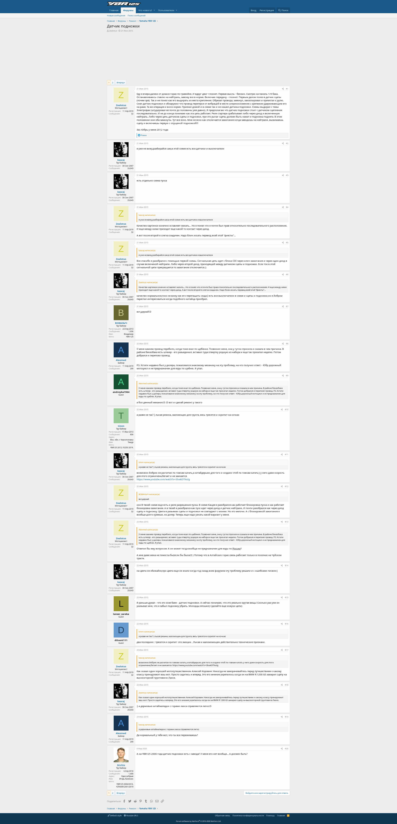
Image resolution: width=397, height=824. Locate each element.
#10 (286, 409)
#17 (286, 650)
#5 (287, 242)
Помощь (270, 815)
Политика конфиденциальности (248, 815)
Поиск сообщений (136, 15)
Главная (113, 10)
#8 (287, 343)
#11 (286, 454)
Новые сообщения (116, 15)
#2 (287, 143)
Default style (116, 815)
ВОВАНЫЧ (121, 322)
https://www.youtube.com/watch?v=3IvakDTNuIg (163, 479)
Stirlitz (121, 765)
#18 (286, 685)
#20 (286, 748)
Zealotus (113, 30)
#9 (287, 375)
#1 (287, 88)
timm (121, 425)
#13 (286, 521)
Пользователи (166, 10)
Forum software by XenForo (198, 821)
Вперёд (120, 82)
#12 (286, 486)
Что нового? (145, 10)
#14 (286, 565)
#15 (286, 597)
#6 (287, 274)
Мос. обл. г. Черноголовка (121, 439)
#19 (286, 716)
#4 (287, 207)
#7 (287, 306)
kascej (121, 159)
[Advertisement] (198, 55)
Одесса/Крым (127, 776)
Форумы (128, 10)
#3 (287, 175)
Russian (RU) (132, 815)
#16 (286, 623)
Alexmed (121, 360)
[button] (154, 10)
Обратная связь (222, 815)
